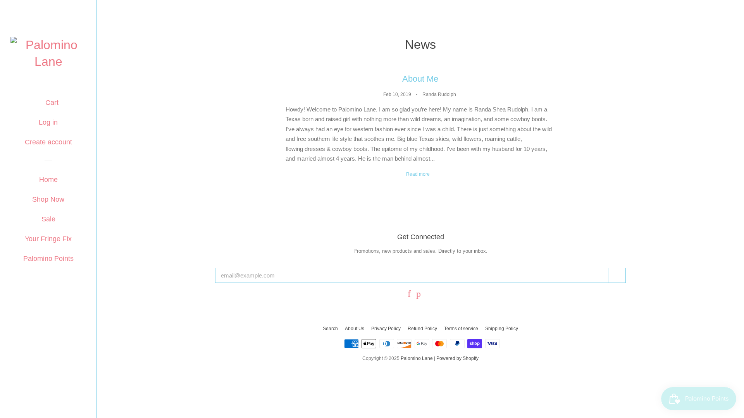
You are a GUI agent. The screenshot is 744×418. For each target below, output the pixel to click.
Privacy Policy (386, 328)
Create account (48, 142)
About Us (354, 328)
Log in (48, 122)
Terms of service (461, 328)
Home (48, 179)
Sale (48, 219)
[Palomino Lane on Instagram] (430, 294)
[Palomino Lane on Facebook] (409, 294)
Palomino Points (48, 258)
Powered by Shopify (457, 358)
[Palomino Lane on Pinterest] (418, 294)
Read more (418, 174)
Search (330, 328)
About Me (420, 79)
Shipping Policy (501, 328)
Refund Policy (422, 328)
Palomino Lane (417, 358)
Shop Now (48, 199)
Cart (51, 102)
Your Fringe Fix (48, 239)
